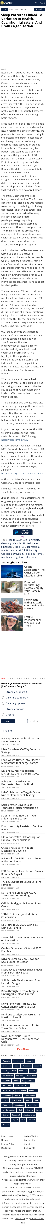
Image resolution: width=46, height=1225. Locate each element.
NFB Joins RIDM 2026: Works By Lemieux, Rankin (19, 926)
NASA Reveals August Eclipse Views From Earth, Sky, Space (21, 971)
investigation (30, 1095)
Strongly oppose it (16, 708)
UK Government (9, 1110)
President (16, 1115)
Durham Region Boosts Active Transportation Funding (18, 894)
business (6, 1080)
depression (32, 546)
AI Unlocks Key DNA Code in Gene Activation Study (21, 860)
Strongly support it (16, 691)
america (6, 1120)
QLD (20, 1110)
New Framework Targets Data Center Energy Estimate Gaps (18, 1005)
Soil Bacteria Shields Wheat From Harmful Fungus (21, 982)
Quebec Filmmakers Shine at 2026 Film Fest (21, 950)
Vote (8, 721)
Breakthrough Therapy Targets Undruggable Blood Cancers (19, 992)
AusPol (5, 1100)
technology (7, 1095)
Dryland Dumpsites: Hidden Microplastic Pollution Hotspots (20, 772)
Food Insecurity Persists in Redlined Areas (22, 828)
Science (4, 9)
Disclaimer (6, 1148)
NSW (5, 1071)
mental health (9, 550)
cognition (19, 557)
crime (36, 1100)
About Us (28, 1144)
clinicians (31, 557)
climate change (29, 1115)
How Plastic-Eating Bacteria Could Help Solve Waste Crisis (34, 604)
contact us (20, 1218)
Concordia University (12, 553)
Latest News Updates (7, 1138)
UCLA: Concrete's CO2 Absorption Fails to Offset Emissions (20, 838)
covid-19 (31, 1080)
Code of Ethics (31, 1136)
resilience (6, 557)
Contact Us (29, 1140)
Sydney (6, 1115)
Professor (23, 1071)
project (28, 1100)
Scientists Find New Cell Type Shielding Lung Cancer (18, 817)
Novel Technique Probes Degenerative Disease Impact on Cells (20, 1039)
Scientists (29, 1110)
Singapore (7, 546)
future (38, 1110)
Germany (6, 543)
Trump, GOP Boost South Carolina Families (21, 883)
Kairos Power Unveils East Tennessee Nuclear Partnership (19, 806)
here (31, 525)
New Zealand (33, 1105)
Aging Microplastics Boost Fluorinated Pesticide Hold (17, 783)
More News (23, 1049)
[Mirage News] (6, 3)
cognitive (19, 546)
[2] (33, 1195)
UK (23, 1080)
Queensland (31, 1075)
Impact (15, 1120)
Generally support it (17, 697)
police (17, 1066)
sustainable (19, 1105)
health (11, 539)
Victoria (13, 1071)
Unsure (10, 714)
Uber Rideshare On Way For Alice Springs (20, 751)
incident (6, 1125)
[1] (31, 1195)
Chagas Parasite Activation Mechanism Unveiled (17, 849)
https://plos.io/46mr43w (14, 439)
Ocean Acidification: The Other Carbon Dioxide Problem (34, 571)
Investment (21, 1090)
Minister (19, 1075)
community (7, 1066)
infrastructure (8, 1090)
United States (30, 543)
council (16, 1080)
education (33, 1090)
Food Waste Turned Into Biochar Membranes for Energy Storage (20, 761)
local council (7, 1085)
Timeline (6, 730)
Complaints (29, 1148)
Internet (32, 1120)
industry (18, 1095)
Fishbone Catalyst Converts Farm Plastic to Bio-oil (20, 1016)
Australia (22, 539)
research (37, 1066)
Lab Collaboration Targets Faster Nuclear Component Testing (20, 794)
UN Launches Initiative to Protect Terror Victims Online (21, 1027)
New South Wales (22, 1085)
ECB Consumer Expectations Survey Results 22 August (22, 872)
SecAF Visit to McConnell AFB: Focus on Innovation (22, 939)
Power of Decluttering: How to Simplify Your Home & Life (33, 588)
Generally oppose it (16, 703)
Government (18, 1061)
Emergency (7, 1105)
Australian (27, 1066)
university (34, 539)
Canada (17, 543)
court (23, 1120)
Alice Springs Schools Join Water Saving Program (20, 740)
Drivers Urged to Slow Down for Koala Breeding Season (20, 960)
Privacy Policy (7, 1144)
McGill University (28, 550)
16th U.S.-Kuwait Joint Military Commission (19, 915)
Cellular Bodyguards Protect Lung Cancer (21, 905)
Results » (34, 721)
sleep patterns (34, 553)
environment (8, 1075)
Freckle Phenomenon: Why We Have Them (32, 621)
